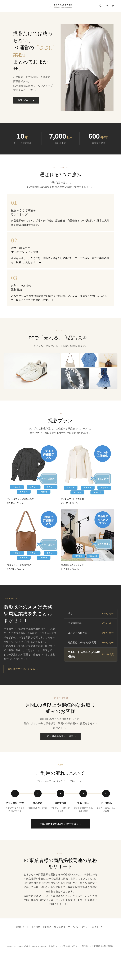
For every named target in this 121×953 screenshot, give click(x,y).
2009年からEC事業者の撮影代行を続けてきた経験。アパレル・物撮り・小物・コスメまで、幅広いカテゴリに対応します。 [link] (59, 298)
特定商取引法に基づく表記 (102, 946)
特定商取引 (59, 927)
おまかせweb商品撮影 (21, 946)
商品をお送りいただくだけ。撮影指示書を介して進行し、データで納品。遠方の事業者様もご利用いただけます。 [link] (60, 260)
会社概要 (36, 927)
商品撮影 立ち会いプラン (72, 565)
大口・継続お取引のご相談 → (60, 736)
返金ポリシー (98, 927)
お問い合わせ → (26, 100)
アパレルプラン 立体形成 (72, 499)
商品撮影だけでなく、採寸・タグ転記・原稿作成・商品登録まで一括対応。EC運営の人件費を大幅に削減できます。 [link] (60, 222)
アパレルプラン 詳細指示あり (20, 499)
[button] (6, 6)
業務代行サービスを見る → (23, 668)
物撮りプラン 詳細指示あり (19, 565)
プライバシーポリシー (78, 927)
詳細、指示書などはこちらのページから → (60, 823)
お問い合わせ (22, 927)
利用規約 (47, 927)
